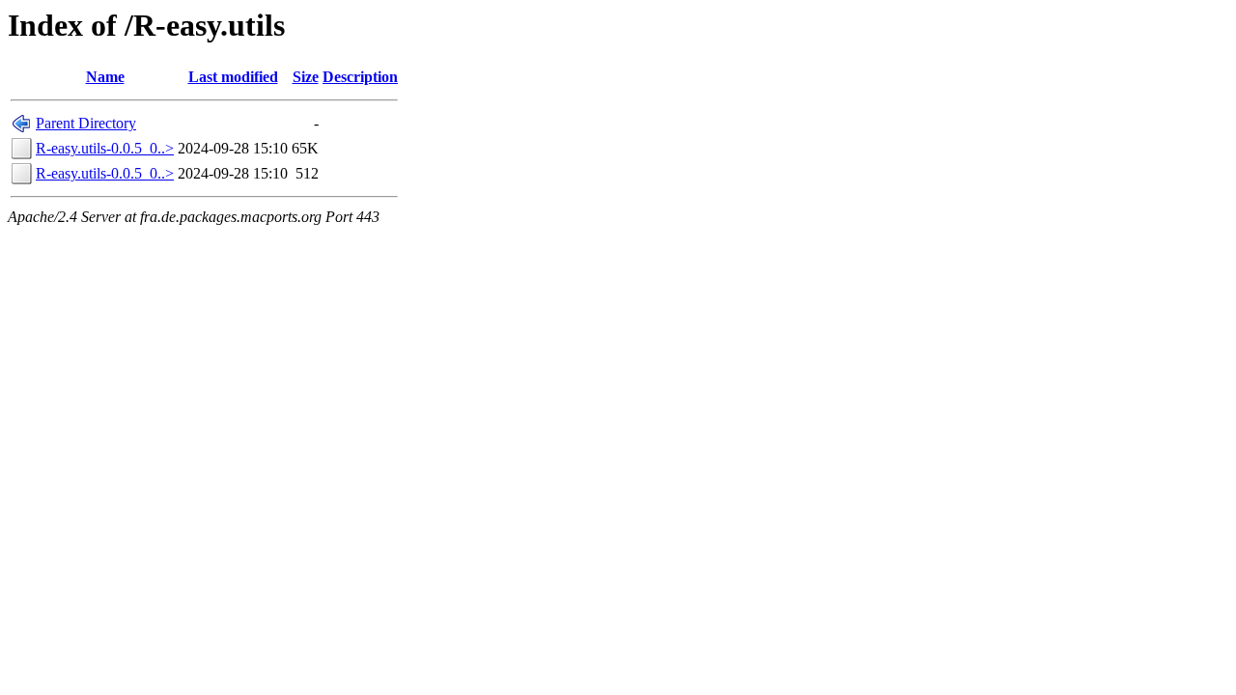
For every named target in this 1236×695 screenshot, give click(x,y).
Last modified (233, 77)
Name (105, 77)
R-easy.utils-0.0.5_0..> (105, 148)
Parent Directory (86, 123)
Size (306, 77)
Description (360, 77)
